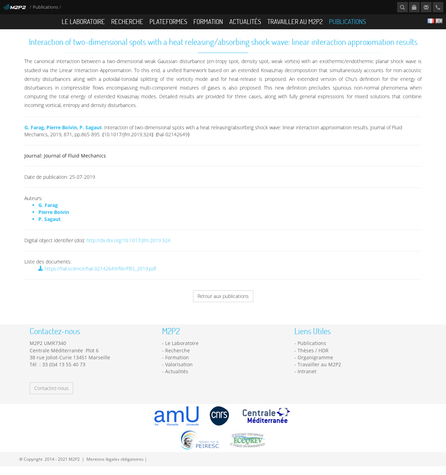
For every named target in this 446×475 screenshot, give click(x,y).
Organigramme (315, 357)
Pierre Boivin (61, 127)
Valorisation (179, 364)
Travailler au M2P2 (295, 21)
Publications (46, 7)
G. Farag (34, 127)
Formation (208, 21)
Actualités (245, 21)
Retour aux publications (223, 296)
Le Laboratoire (83, 21)
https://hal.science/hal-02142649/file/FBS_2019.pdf (99, 268)
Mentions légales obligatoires (115, 459)
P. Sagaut (90, 127)
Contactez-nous (51, 388)
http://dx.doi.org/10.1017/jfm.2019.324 (128, 240)
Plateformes (168, 21)
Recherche (127, 21)
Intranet (307, 371)
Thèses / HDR (313, 350)
